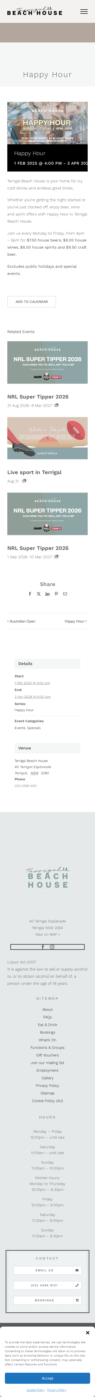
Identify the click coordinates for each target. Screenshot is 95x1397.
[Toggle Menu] (84, 11)
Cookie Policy (36, 1390)
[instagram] (52, 947)
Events (20, 728)
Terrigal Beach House (31, 761)
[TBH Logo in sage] (47, 868)
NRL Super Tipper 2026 (37, 397)
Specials (34, 728)
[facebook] (43, 947)
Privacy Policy (56, 1390)
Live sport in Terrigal (34, 472)
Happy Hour (74, 621)
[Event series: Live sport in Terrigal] (24, 480)
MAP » (55, 934)
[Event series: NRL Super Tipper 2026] (56, 405)
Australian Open (22, 621)
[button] (87, 1332)
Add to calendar (32, 302)
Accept (47, 1378)
